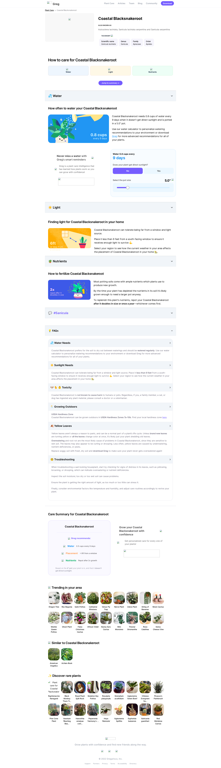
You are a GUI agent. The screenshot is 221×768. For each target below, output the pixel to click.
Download (167, 3)
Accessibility (122, 764)
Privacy (105, 764)
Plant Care (109, 3)
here (164, 417)
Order (148, 41)
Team (131, 3)
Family (135, 41)
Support (87, 764)
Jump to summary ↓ (110, 83)
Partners (96, 764)
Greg (114, 136)
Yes (159, 171)
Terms (112, 764)
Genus (123, 41)
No (127, 171)
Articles (121, 3)
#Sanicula (61, 313)
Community (151, 3)
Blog (140, 3)
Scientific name (107, 41)
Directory (133, 764)
